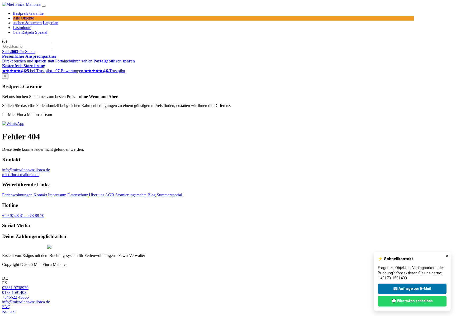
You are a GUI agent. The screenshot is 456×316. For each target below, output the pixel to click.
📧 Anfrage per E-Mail (412, 288)
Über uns (96, 195)
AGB (109, 195)
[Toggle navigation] (44, 6)
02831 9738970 (15, 287)
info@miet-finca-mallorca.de (26, 170)
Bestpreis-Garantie (28, 13)
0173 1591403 (14, 292)
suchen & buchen (27, 23)
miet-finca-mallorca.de (20, 174)
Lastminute (22, 27)
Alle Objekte (23, 18)
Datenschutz (77, 195)
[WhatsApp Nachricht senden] (13, 123)
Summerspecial (169, 195)
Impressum (57, 195)
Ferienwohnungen (17, 195)
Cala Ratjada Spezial (30, 32)
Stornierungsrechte (130, 195)
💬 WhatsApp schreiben (412, 301)
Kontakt (40, 195)
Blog (152, 195)
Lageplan (50, 23)
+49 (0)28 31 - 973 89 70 (23, 215)
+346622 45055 (15, 297)
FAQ (6, 306)
